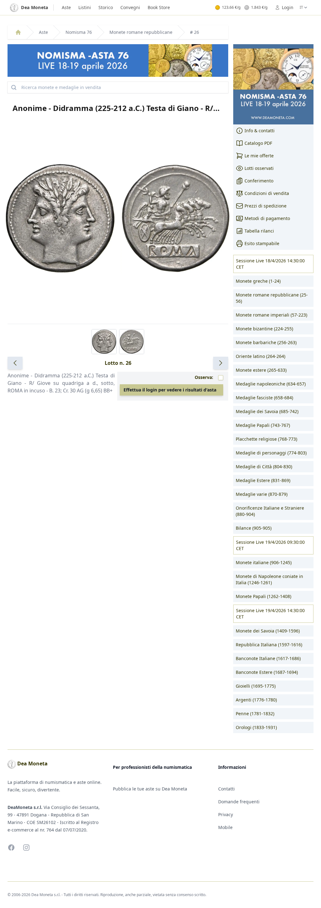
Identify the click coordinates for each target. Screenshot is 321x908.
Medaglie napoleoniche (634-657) (271, 384)
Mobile (225, 827)
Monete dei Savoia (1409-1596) (268, 631)
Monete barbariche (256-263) (266, 342)
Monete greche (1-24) (258, 281)
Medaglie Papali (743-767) (263, 425)
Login (287, 7)
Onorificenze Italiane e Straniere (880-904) (270, 511)
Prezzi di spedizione (266, 206)
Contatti (226, 789)
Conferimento (259, 181)
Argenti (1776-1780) (256, 700)
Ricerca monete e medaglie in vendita (61, 87)
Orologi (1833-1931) (256, 727)
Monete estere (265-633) (261, 370)
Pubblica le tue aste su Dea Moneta (150, 789)
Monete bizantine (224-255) (264, 329)
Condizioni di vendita (267, 193)
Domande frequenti (239, 802)
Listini (84, 7)
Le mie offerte (259, 156)
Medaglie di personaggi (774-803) (271, 453)
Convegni (130, 7)
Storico (105, 7)
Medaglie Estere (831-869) (263, 480)
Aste (66, 7)
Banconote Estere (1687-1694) (267, 672)
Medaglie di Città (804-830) (264, 467)
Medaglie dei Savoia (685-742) (267, 411)
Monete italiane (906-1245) (264, 562)
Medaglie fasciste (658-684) (264, 398)
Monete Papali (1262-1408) (263, 596)
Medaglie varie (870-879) (261, 494)
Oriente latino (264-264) (260, 356)
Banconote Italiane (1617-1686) (268, 658)
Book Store (159, 7)
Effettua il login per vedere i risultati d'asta (170, 390)
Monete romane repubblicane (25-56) (272, 298)
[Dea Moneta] (18, 32)
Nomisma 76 (79, 32)
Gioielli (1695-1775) (256, 686)
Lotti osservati (259, 168)
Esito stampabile (262, 243)
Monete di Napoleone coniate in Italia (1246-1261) (269, 579)
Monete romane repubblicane (140, 32)
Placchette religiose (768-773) (266, 439)
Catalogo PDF (258, 143)
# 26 (194, 32)
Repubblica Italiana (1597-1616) (269, 645)
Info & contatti (260, 131)
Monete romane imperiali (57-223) (271, 315)
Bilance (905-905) (253, 528)
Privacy (225, 814)
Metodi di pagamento (267, 218)
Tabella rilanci (259, 231)
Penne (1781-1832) (255, 713)
